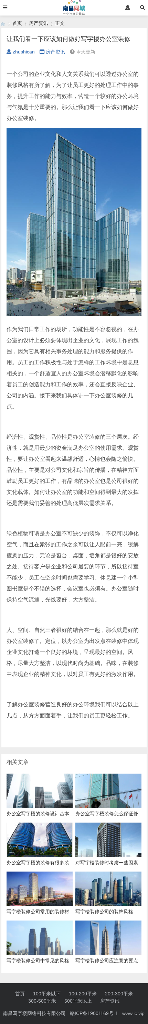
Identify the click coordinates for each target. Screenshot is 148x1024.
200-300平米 (119, 993)
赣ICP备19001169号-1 (94, 1013)
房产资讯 (38, 23)
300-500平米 (42, 1001)
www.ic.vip (133, 1013)
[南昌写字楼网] (3, 23)
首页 (17, 23)
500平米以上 (78, 1001)
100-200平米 (83, 993)
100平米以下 (47, 993)
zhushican (24, 51)
